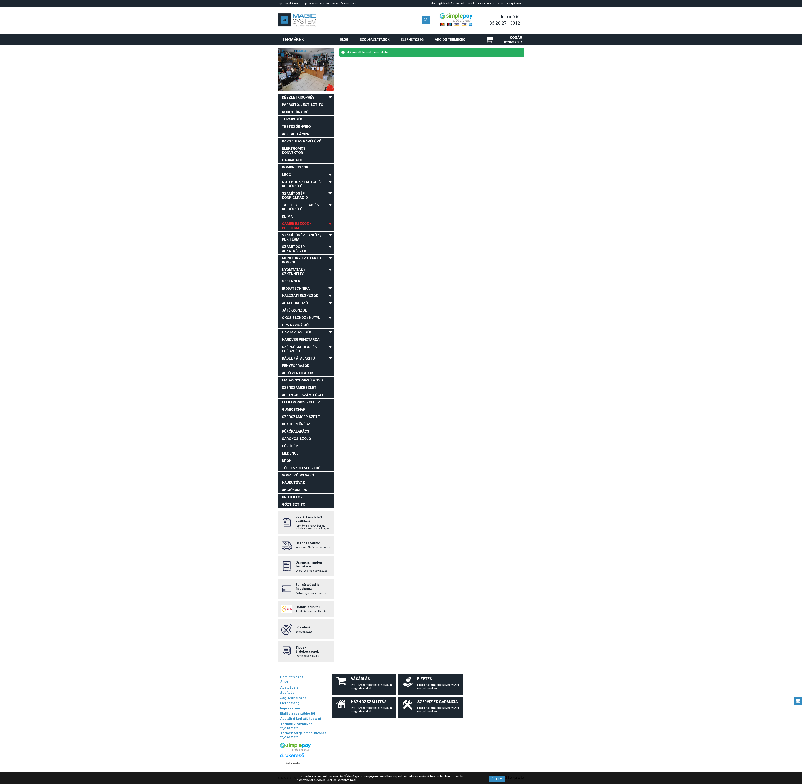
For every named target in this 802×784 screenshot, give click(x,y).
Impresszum (290, 708)
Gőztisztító (293, 504)
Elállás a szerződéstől (297, 714)
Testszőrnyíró (296, 126)
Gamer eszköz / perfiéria (296, 226)
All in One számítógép (303, 395)
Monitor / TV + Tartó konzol (301, 260)
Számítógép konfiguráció (295, 195)
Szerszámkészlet (299, 387)
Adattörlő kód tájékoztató (300, 719)
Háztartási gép (296, 332)
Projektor (292, 497)
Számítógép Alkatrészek (294, 248)
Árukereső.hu (293, 763)
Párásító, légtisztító (302, 105)
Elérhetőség (412, 40)
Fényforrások (295, 366)
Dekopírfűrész (296, 424)
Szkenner (291, 281)
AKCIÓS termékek (450, 40)
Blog (344, 40)
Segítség (287, 693)
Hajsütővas (293, 482)
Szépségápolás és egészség (299, 349)
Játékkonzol (294, 310)
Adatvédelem (290, 687)
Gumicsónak (293, 409)
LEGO (286, 174)
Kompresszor (295, 167)
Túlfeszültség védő (301, 468)
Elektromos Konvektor (294, 150)
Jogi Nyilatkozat (293, 698)
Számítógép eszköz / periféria (301, 237)
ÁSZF (284, 682)
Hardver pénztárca (301, 339)
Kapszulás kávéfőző (301, 141)
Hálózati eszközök (300, 296)
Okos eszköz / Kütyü (301, 317)
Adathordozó (295, 303)
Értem (497, 779)
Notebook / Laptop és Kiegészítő (302, 184)
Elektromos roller (301, 402)
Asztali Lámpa (295, 134)
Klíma (287, 216)
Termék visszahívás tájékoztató (296, 726)
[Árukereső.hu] (292, 757)
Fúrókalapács (295, 431)
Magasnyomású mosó (302, 380)
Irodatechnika (296, 288)
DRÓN (287, 460)
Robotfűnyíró (295, 112)
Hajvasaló (292, 160)
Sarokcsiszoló (296, 439)
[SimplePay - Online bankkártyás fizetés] (295, 750)
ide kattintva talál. (344, 780)
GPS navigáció (295, 325)
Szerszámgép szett (301, 417)
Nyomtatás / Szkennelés (293, 271)
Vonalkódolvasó (298, 475)
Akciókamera (294, 490)
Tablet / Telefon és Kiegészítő (300, 207)
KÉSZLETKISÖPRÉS (298, 97)
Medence (290, 453)
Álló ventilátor (297, 373)
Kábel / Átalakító (298, 358)
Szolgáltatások (375, 40)
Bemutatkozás (291, 677)
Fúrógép (290, 446)
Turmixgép (292, 119)
